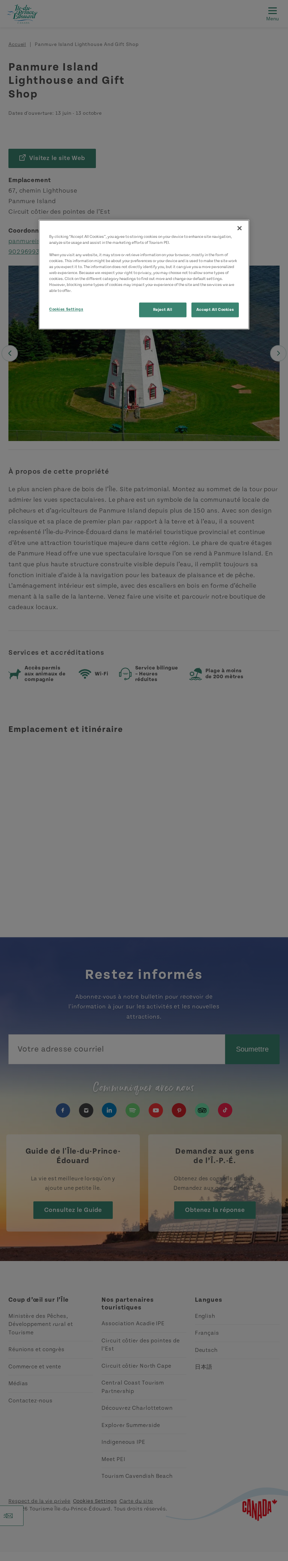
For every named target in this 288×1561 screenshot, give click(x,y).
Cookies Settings (66, 309)
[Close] (239, 228)
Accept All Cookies (215, 309)
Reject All (162, 309)
